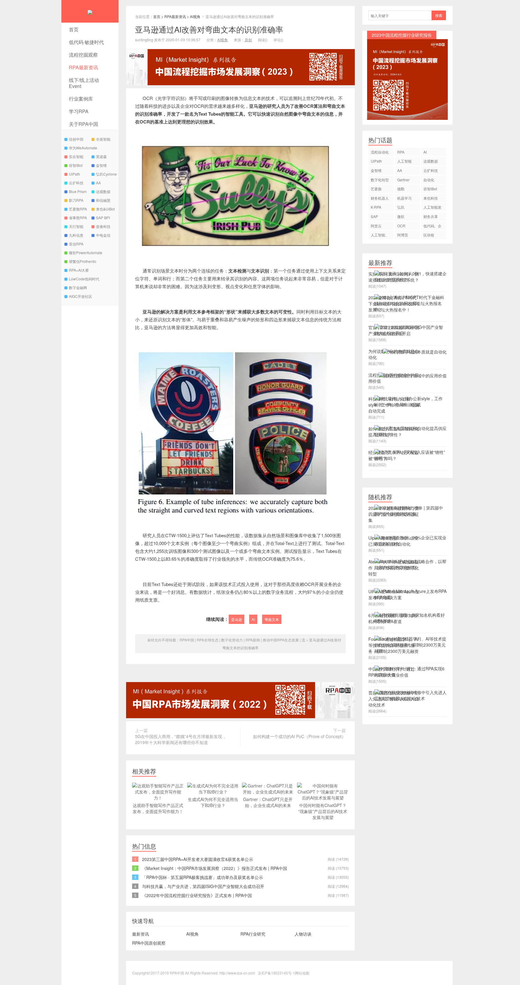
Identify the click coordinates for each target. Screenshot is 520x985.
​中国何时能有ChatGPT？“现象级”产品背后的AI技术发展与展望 (322, 811)
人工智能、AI (380, 235)
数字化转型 (380, 179)
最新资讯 (140, 934)
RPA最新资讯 (83, 67)
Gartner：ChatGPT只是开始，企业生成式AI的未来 (267, 802)
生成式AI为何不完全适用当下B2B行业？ (213, 802)
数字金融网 (78, 287)
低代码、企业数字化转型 (432, 226)
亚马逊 (236, 619)
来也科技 (430, 198)
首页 (74, 29)
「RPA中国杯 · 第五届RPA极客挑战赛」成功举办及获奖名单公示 (202, 877)
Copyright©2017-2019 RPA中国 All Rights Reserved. (175, 972)
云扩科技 (76, 182)
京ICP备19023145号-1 (276, 972)
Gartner (403, 179)
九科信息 (76, 235)
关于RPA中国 (83, 123)
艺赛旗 (376, 188)
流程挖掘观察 (83, 54)
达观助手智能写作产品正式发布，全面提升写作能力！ (158, 808)
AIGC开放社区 (80, 296)
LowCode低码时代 (84, 278)
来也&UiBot (105, 208)
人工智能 (404, 161)
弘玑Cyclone (106, 173)
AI (253, 619)
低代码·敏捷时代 (86, 42)
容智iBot (75, 165)
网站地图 (302, 972)
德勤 (400, 188)
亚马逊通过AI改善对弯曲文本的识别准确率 (209, 29)
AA (98, 182)
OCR (401, 225)
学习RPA (78, 111)
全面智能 (103, 139)
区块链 (428, 234)
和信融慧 (103, 200)
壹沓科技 (103, 226)
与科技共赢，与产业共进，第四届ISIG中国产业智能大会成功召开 (203, 886)
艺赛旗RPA (78, 208)
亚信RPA (76, 243)
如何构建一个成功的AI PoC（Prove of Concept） (299, 736)
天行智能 (76, 226)
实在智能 (76, 156)
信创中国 (76, 139)
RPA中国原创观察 (149, 943)
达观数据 (103, 191)
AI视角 (195, 16)
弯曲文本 (272, 619)
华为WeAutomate (83, 147)
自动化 (428, 179)
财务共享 (430, 216)
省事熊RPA (78, 217)
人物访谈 (303, 934)
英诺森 (101, 156)
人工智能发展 (432, 207)
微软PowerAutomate (85, 252)
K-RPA (376, 207)
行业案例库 (81, 98)
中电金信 (103, 235)
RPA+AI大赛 (79, 270)
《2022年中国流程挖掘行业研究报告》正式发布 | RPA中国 (197, 895)
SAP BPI (103, 217)
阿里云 (376, 225)
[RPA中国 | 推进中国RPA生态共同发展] (90, 11)
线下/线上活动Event (84, 82)
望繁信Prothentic (82, 261)
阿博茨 (402, 234)
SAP (374, 216)
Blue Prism (78, 191)
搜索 (438, 15)
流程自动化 (380, 151)
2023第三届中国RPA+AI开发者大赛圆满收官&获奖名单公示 (197, 859)
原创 (248, 39)
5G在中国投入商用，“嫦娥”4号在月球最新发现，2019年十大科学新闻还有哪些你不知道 (180, 739)
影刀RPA (76, 200)
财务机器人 (380, 198)
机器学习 (404, 198)
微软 (400, 216)
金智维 (101, 165)
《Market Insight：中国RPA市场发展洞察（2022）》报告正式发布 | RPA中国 (214, 868)
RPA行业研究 (252, 934)
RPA (400, 151)
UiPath (74, 173)
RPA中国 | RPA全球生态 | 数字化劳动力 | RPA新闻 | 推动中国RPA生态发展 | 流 (242, 639)
